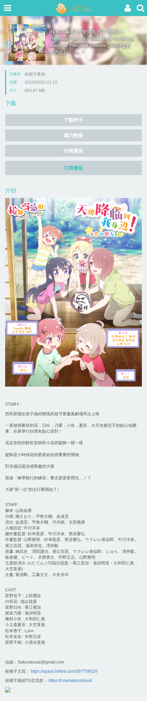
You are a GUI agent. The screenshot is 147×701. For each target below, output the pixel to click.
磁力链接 (73, 135)
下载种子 (73, 120)
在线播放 (73, 150)
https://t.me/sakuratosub (70, 680)
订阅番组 (73, 168)
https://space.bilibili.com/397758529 (64, 671)
